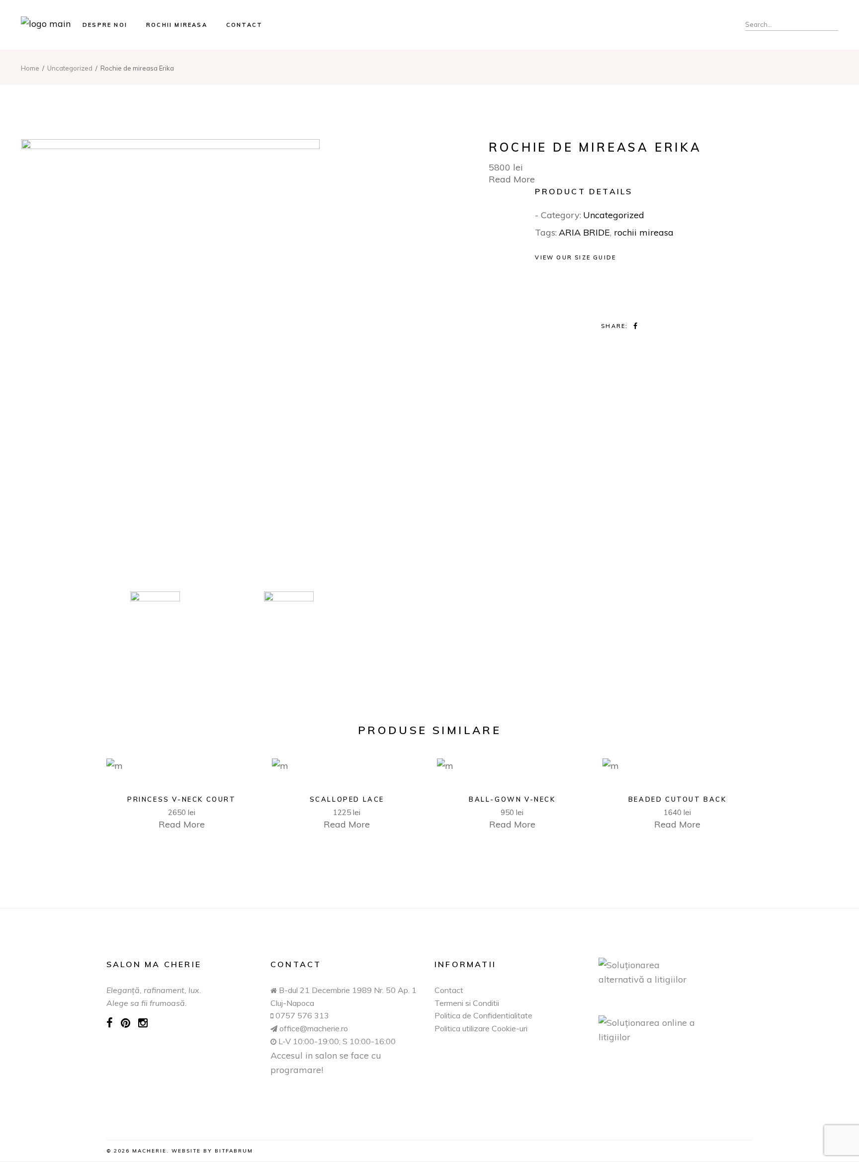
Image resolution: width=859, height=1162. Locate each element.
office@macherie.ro (312, 1028)
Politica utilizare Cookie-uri (480, 1028)
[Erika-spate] (289, 616)
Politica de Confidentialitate (483, 1015)
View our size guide (575, 257)
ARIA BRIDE (584, 232)
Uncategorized (613, 215)
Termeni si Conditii (466, 1003)
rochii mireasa (644, 232)
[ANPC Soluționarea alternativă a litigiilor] (676, 972)
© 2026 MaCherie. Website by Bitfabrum (179, 1151)
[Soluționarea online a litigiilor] (676, 1029)
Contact (448, 990)
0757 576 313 (302, 1015)
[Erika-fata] (221, 362)
